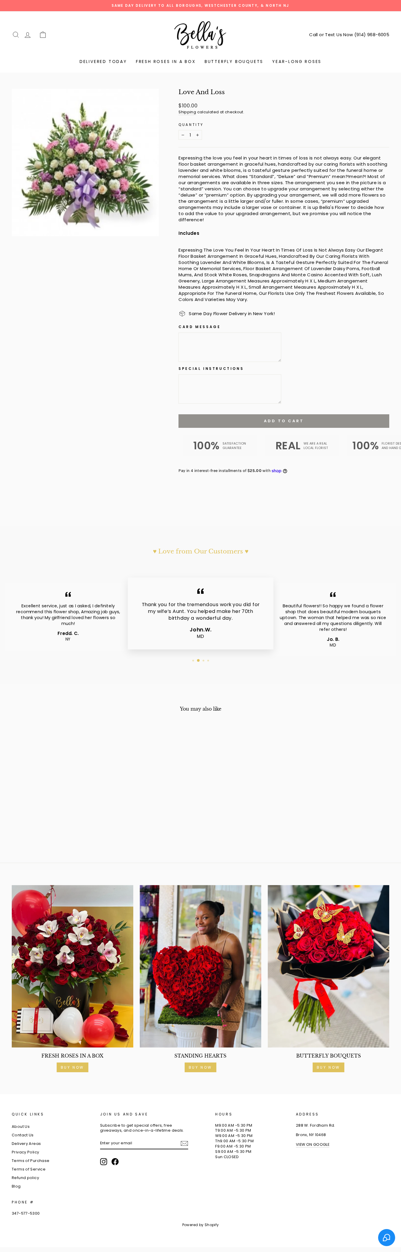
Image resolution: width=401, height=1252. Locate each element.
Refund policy (25, 1177)
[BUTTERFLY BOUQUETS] (328, 966)
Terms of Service (29, 1169)
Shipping (187, 111)
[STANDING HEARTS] (200, 966)
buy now (328, 1067)
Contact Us (23, 1135)
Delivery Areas (26, 1143)
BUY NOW (72, 1067)
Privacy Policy (25, 1152)
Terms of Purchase (30, 1160)
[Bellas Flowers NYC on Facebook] (115, 1161)
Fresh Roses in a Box (166, 61)
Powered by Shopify (200, 1224)
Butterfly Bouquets (234, 61)
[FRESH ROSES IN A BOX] (72, 966)
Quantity (191, 124)
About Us (21, 1126)
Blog (16, 1186)
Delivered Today (103, 61)
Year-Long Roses (296, 61)
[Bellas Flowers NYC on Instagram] (103, 1161)
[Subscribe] (184, 1143)
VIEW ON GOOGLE (312, 1144)
